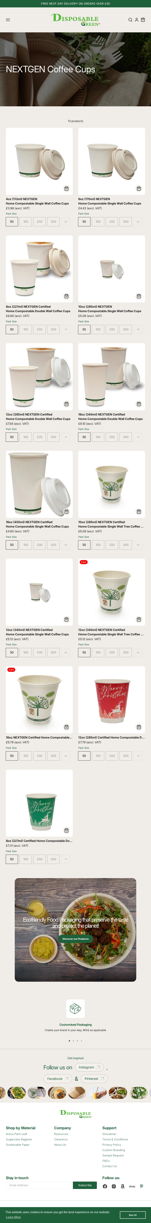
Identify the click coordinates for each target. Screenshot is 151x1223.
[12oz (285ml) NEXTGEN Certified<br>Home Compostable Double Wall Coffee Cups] (39, 376)
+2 (65, 221)
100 (25, 221)
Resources (61, 1134)
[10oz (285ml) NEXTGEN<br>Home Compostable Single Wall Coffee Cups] (111, 269)
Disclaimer (109, 1134)
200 (39, 221)
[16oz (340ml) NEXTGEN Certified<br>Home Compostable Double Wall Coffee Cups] (111, 376)
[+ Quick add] (66, 188)
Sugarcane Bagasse (19, 1139)
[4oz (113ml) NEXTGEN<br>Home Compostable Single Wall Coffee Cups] (39, 161)
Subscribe (85, 1185)
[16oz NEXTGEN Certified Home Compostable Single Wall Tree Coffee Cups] (39, 699)
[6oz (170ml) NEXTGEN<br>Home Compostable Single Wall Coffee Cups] (111, 161)
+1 (66, 329)
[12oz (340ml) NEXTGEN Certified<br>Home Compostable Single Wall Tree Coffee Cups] (111, 592)
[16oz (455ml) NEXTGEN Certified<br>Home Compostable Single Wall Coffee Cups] (39, 484)
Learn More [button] (13, 1217)
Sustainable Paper (18, 1144)
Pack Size (11, 213)
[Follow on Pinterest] (141, 1186)
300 (53, 221)
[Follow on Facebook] (105, 1186)
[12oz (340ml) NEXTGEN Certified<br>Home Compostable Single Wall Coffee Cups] (39, 592)
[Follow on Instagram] (113, 1186)
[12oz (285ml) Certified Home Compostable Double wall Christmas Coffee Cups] (111, 699)
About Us (60, 1144)
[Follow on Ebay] (132, 1186)
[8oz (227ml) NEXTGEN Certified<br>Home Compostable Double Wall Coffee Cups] (39, 269)
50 (12, 221)
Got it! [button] (133, 1215)
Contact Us (109, 1166)
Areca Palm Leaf (16, 1134)
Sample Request (113, 1155)
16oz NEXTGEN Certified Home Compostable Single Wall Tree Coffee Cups (58, 737)
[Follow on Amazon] (122, 1186)
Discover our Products (76, 938)
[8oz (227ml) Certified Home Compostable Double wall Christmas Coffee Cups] (39, 803)
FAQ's (106, 1161)
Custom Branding (113, 1150)
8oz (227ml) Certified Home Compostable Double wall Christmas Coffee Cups (61, 841)
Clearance (61, 1139)
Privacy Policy (111, 1144)
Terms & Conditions (115, 1139)
